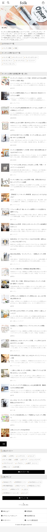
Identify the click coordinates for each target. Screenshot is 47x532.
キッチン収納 (7, 48)
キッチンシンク (17, 57)
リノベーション (15, 204)
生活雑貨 (13, 145)
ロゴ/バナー (6, 520)
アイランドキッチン (9, 64)
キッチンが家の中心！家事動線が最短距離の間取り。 (26, 269)
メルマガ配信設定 (32, 520)
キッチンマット (8, 60)
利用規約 (29, 511)
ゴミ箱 (13, 410)
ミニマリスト (21, 456)
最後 (4, 444)
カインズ (25, 493)
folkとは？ (6, 511)
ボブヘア (24, 459)
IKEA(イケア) (15, 489)
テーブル (13, 219)
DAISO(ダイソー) (20, 482)
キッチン (13, 175)
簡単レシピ (6, 467)
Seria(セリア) (7, 482)
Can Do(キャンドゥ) (35, 482)
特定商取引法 (30, 516)
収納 (16, 48)
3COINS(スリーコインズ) (10, 493)
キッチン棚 (6, 57)
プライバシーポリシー (10, 516)
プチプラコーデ (8, 463)
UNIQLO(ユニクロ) (34, 486)
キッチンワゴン (20, 60)
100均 (13, 88)
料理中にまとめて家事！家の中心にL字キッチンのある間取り (28, 122)
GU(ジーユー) (21, 486)
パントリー (31, 60)
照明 (12, 189)
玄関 (16, 459)
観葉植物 (13, 118)
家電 (12, 395)
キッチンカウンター (31, 57)
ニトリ (5, 489)
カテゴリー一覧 (24, 472)
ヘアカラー (20, 463)
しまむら (25, 489)
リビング (31, 456)
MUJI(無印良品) (8, 486)
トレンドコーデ (35, 459)
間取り (13, 130)
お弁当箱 (16, 467)
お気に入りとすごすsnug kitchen (20, 430)
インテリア (14, 234)
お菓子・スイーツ (32, 463)
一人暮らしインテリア (17, 321)
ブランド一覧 (24, 498)
